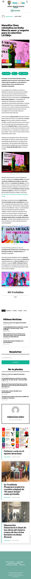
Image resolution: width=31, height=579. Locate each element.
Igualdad (8, 310)
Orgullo (20, 310)
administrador (9, 16)
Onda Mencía (7, 457)
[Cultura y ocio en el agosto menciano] (15, 438)
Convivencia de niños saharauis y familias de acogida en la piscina (15, 397)
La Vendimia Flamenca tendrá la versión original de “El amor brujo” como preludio (15, 328)
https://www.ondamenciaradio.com (15, 419)
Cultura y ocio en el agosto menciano (14, 323)
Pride (25, 310)
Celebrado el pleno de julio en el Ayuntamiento (13, 341)
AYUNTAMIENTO (7, 64)
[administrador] (3, 16)
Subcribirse (15, 362)
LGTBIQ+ (14, 310)
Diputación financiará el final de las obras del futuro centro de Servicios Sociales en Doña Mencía (14, 335)
